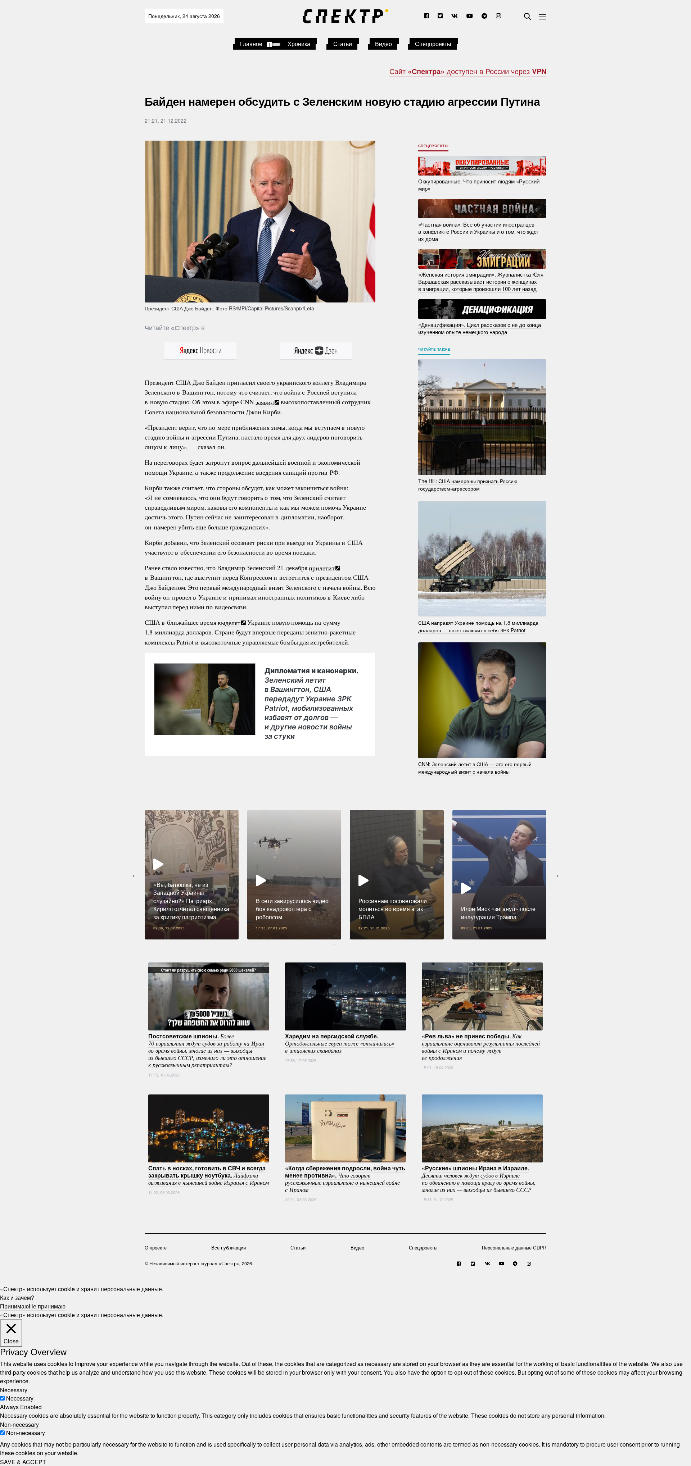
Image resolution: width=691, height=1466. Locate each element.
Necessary (19, 1398)
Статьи (342, 44)
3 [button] (356, 944)
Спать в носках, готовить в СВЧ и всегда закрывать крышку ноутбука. (208, 1175)
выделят (229, 622)
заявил (265, 401)
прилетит (322, 567)
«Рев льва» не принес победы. (481, 1046)
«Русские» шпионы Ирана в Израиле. (479, 1178)
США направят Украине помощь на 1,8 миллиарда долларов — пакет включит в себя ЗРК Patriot (478, 626)
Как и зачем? (17, 1297)
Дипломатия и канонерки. (311, 703)
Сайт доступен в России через (467, 71)
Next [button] (556, 874)
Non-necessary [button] (19, 1424)
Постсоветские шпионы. (207, 1050)
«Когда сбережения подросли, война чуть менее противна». (345, 1178)
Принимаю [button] (14, 1306)
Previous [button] (135, 874)
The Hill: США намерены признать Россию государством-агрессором (468, 484)
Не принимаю (47, 1306)
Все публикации (228, 1247)
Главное (251, 44)
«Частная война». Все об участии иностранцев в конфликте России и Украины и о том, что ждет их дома (478, 231)
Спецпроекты (433, 44)
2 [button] (345, 944)
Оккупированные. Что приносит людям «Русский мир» (478, 184)
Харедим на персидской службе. (339, 1043)
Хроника (299, 44)
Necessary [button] (13, 1389)
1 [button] (334, 944)
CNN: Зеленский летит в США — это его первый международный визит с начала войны (475, 767)
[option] (191, 874)
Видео (383, 44)
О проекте (156, 1247)
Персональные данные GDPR (514, 1247)
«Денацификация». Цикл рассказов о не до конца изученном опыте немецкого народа (479, 328)
